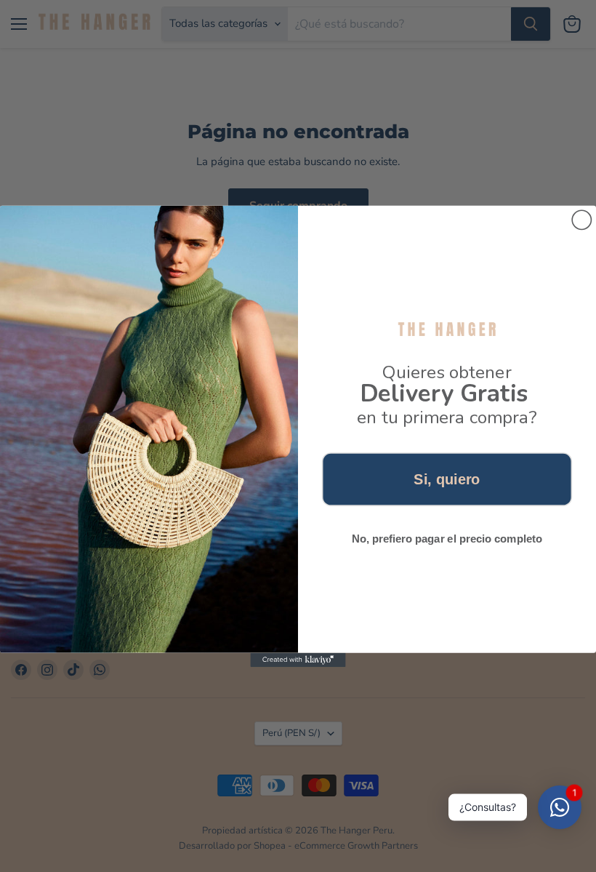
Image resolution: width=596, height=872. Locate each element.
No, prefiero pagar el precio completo (447, 538)
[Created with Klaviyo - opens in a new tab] (297, 659)
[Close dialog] (581, 219)
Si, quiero (447, 479)
